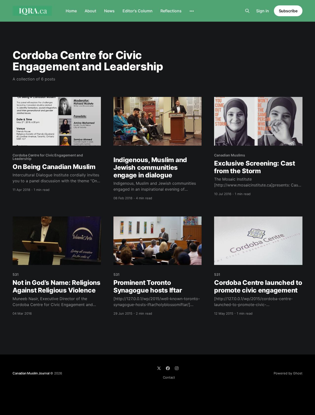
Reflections (171, 10)
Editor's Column (138, 10)
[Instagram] (177, 368)
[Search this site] (247, 11)
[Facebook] (168, 368)
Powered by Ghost (288, 373)
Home (71, 10)
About (90, 10)
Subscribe (288, 10)
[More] (191, 11)
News (109, 10)
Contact (169, 377)
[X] (159, 368)
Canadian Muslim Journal (31, 373)
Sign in (262, 10)
